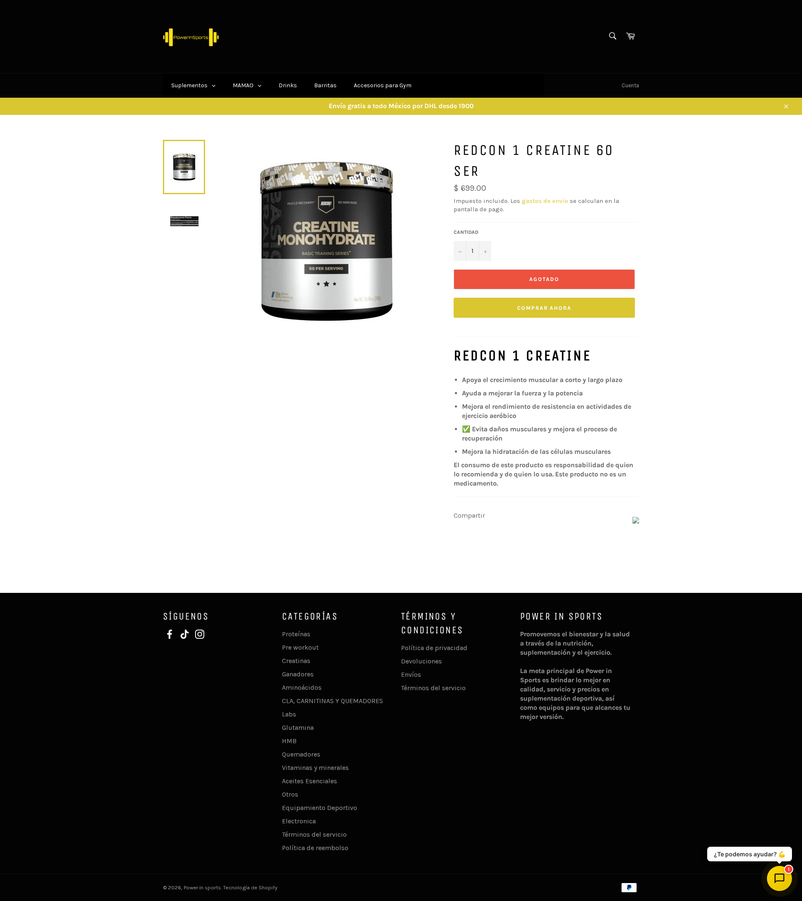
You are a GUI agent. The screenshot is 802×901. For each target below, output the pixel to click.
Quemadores (301, 754)
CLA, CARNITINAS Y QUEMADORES (332, 701)
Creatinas (296, 661)
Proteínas (296, 634)
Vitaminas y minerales (315, 768)
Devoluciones (421, 661)
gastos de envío (545, 201)
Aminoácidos (302, 687)
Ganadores (298, 674)
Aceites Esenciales (309, 781)
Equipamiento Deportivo (319, 808)
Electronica (299, 821)
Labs (289, 714)
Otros (290, 794)
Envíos (411, 674)
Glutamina (298, 727)
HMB (289, 741)
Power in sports (202, 887)
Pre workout (300, 647)
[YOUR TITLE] (635, 521)
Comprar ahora (544, 308)
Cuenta (630, 85)
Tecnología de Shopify (250, 887)
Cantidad (466, 232)
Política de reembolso (315, 848)
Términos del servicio (314, 834)
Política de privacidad (434, 648)
